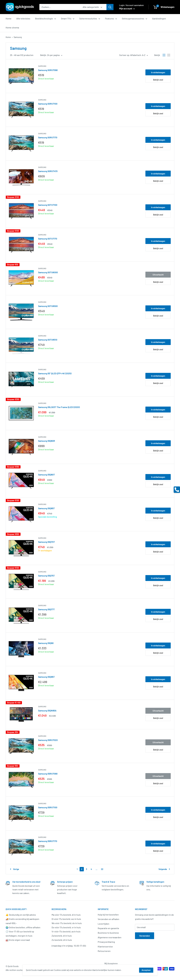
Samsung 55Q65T (46, 508)
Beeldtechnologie (44, 18)
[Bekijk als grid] (168, 55)
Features (109, 18)
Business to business (108, 932)
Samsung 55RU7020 (48, 740)
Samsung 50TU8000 (48, 272)
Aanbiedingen (159, 18)
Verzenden (144, 935)
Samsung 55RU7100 (47, 807)
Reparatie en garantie (108, 928)
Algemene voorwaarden (109, 937)
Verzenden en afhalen (108, 919)
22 (102, 869)
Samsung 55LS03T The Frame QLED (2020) (59, 407)
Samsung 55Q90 (46, 643)
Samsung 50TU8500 (48, 306)
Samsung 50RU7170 (47, 137)
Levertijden (103, 923)
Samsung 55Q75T (46, 575)
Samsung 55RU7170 (47, 841)
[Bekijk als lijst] (164, 55)
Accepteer (146, 970)
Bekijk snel (158, 79)
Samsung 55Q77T (46, 609)
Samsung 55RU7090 (48, 773)
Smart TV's (66, 18)
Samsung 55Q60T (46, 474)
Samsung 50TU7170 (47, 238)
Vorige (16, 869)
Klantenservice (105, 946)
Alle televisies (23, 18)
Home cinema (12, 27)
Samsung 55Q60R (46, 440)
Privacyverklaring (106, 941)
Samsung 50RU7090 (48, 70)
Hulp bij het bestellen (108, 914)
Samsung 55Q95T (46, 676)
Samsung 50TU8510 (47, 339)
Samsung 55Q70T (46, 542)
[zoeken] (109, 7)
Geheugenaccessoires (133, 18)
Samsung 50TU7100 (47, 205)
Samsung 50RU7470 (48, 171)
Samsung (42, 66)
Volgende (162, 869)
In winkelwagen (158, 72)
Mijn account (126, 8)
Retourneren (104, 951)
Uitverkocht (158, 274)
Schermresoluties (88, 18)
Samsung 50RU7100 (47, 103)
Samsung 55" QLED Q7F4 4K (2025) (54, 373)
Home (8, 18)
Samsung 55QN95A (47, 710)
